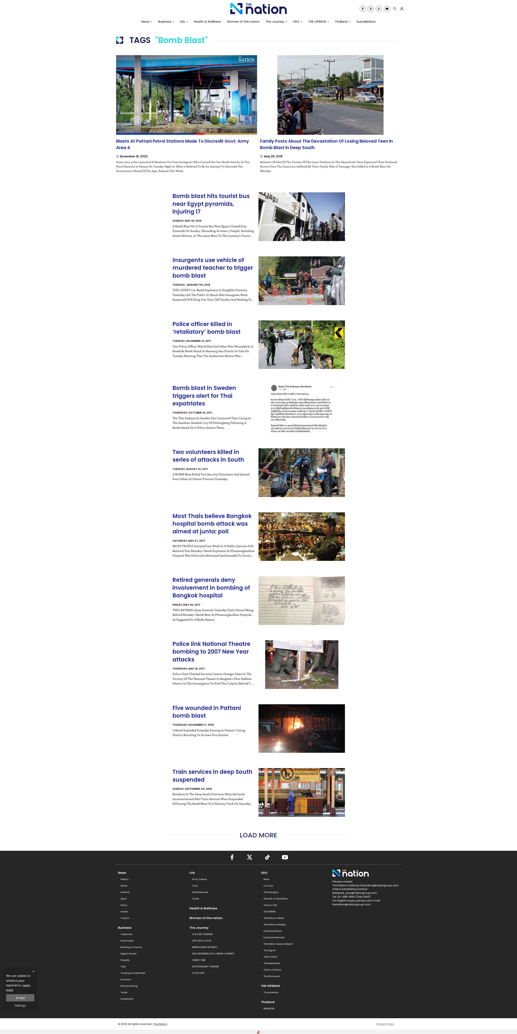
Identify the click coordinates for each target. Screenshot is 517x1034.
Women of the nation (243, 21)
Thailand (341, 21)
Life (182, 21)
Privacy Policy (385, 1024)
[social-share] (363, 9)
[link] (186, 117)
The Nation (160, 1024)
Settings (20, 1005)
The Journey (275, 21)
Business (164, 21)
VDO (296, 21)
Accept (20, 998)
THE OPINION (317, 21)
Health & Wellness (207, 21)
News (145, 21)
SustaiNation (366, 21)
